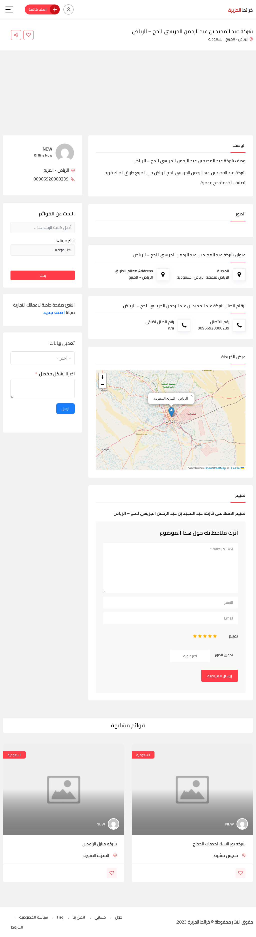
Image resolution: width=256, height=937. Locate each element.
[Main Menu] (9, 9)
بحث (43, 275)
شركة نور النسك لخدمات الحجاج (219, 844)
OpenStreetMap (215, 468)
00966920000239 (52, 179)
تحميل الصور (224, 655)
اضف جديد (54, 312)
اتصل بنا (78, 917)
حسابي (100, 917)
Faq (60, 917)
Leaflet (236, 468)
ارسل (66, 408)
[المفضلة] (29, 35)
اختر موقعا (65, 240)
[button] (171, 412)
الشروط (17, 927)
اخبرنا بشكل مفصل (57, 374)
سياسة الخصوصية (33, 917)
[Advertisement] (128, 98)
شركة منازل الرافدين (99, 844)
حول (118, 917)
